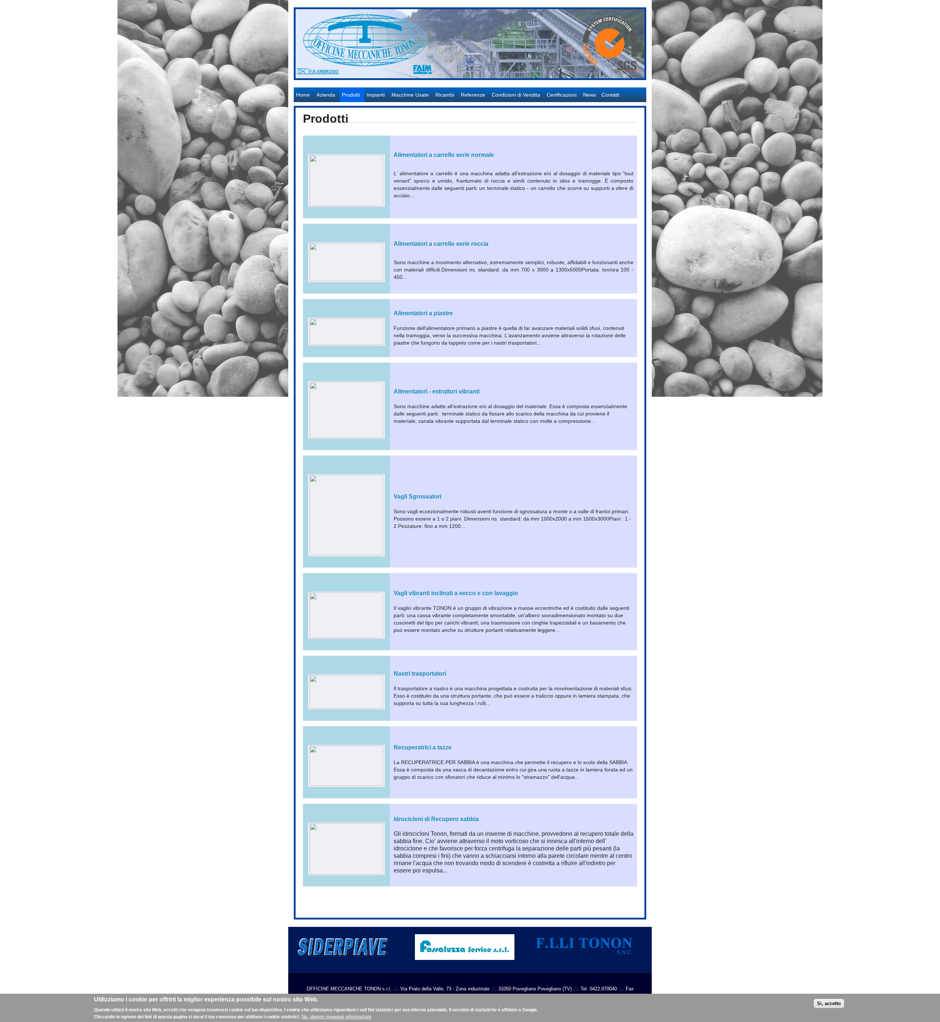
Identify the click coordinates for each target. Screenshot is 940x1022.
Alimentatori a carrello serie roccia (441, 244)
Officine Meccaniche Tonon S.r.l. (333, 84)
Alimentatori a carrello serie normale (444, 155)
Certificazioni (561, 95)
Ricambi (444, 95)
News (589, 95)
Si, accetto (829, 1003)
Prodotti (351, 95)
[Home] (470, 76)
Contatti (610, 95)
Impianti (375, 95)
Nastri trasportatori (420, 673)
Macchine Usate (410, 95)
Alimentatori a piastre (423, 313)
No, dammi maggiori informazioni (336, 1016)
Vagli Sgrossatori (417, 496)
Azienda (326, 95)
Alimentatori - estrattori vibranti (437, 391)
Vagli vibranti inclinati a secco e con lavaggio (456, 593)
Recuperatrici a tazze (423, 747)
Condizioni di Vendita (516, 95)
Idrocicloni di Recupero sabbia (436, 819)
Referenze (473, 95)
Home (303, 95)
